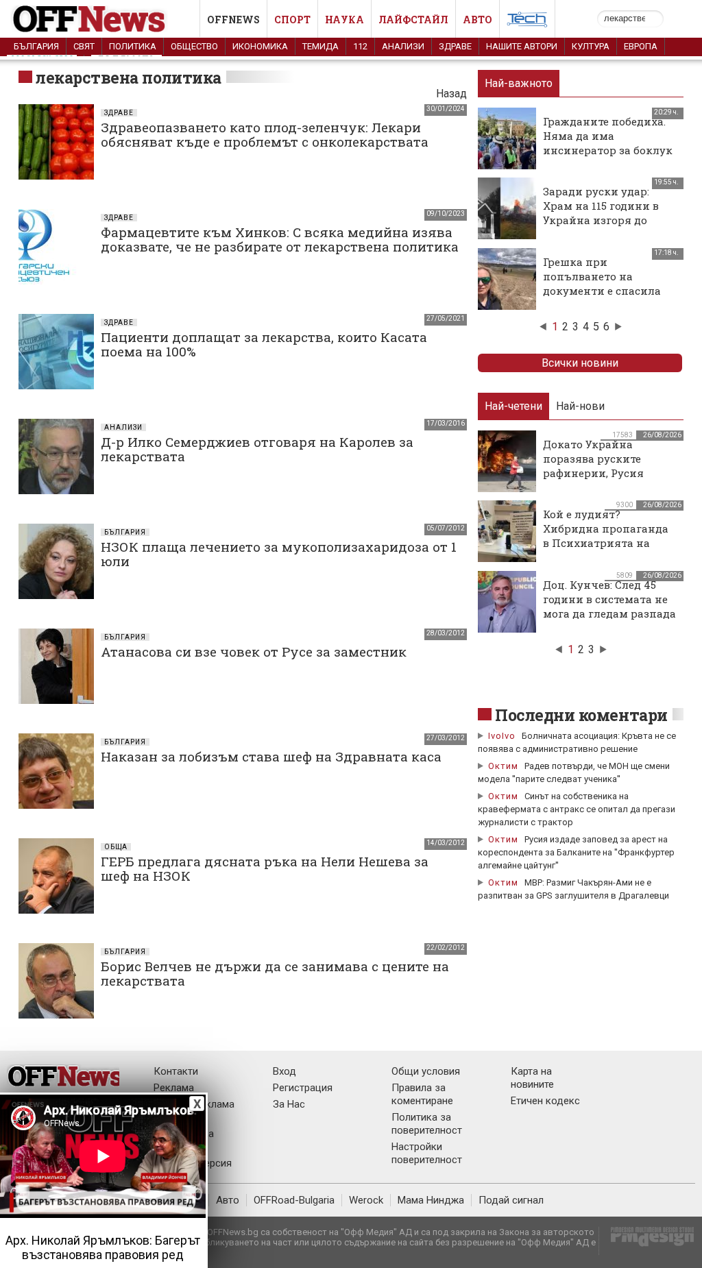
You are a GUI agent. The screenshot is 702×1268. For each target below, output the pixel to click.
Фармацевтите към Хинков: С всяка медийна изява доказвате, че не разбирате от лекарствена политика (280, 239)
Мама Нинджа (431, 1200)
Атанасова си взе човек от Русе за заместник (254, 651)
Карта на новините (532, 1077)
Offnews (233, 19)
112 (360, 46)
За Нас (289, 1104)
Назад (451, 93)
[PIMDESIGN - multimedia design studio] (646, 1241)
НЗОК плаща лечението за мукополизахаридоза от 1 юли (279, 554)
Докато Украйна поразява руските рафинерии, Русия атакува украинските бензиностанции (602, 473)
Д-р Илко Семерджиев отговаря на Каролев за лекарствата (257, 449)
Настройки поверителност (426, 1153)
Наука (344, 19)
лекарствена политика (128, 77)
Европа (640, 46)
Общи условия (425, 1071)
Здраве (455, 46)
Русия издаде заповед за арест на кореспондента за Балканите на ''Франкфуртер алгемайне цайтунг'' (576, 852)
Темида (320, 46)
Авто (477, 19)
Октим (503, 766)
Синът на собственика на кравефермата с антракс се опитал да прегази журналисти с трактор (576, 809)
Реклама (174, 1088)
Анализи (403, 46)
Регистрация (302, 1088)
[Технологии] (527, 22)
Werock (366, 1200)
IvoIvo (502, 736)
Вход (284, 1071)
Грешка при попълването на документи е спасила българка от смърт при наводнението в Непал (607, 290)
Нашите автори (521, 46)
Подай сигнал (511, 1200)
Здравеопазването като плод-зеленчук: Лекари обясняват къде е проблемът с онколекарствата (264, 134)
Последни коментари (581, 715)
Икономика (260, 46)
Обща (116, 847)
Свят (84, 46)
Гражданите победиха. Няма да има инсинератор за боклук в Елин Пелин (608, 142)
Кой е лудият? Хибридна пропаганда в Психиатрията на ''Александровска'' (605, 535)
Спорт (292, 19)
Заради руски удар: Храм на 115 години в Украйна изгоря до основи (601, 212)
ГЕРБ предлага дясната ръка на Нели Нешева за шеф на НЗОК (264, 868)
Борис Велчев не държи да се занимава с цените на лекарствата (275, 973)
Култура (590, 46)
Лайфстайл (413, 19)
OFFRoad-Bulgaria (294, 1200)
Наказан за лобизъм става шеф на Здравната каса (271, 756)
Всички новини (580, 362)
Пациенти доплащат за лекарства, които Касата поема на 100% (264, 344)
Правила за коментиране (422, 1094)
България (36, 46)
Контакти (176, 1071)
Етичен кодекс (545, 1101)
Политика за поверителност (426, 1123)
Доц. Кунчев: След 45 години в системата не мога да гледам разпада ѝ (609, 606)
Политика (132, 46)
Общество (194, 46)
